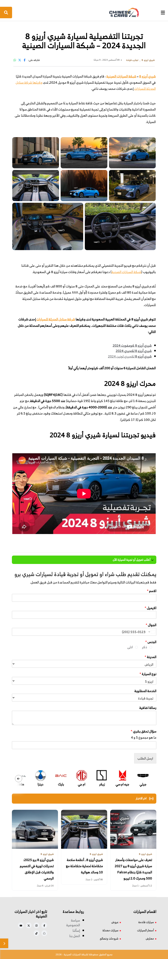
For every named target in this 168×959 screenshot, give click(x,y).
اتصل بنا (74, 936)
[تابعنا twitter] (29, 925)
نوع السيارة (148, 674)
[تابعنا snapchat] (44, 933)
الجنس (150, 642)
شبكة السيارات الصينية (121, 76)
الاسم (151, 591)
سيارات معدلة (110, 930)
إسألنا (76, 930)
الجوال (151, 625)
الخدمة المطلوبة (145, 691)
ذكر (144, 647)
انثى (130, 647)
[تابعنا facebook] (44, 925)
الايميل (150, 608)
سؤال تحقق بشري (143, 731)
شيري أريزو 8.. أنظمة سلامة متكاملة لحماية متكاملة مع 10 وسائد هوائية (84, 866)
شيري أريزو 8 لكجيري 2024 (134, 351)
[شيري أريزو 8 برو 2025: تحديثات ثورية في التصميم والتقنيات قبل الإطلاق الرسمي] (35, 829)
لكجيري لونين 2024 (121, 356)
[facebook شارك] (24, 60)
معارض (150, 938)
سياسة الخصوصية (73, 922)
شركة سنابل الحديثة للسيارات (55, 319)
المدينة (150, 657)
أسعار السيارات (145, 930)
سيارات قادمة (146, 922)
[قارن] (4, 943)
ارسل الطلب (145, 758)
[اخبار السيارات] (83, 12)
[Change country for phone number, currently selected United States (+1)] (151, 632)
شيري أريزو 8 (147, 76)
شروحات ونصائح (109, 938)
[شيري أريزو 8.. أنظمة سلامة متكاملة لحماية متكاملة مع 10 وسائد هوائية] (84, 829)
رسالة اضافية (147, 708)
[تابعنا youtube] (21, 925)
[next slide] (18, 778)
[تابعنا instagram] (36, 925)
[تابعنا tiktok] (36, 933)
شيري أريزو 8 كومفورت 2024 (132, 345)
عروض (114, 922)
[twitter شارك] (19, 60)
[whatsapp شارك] (14, 60)
